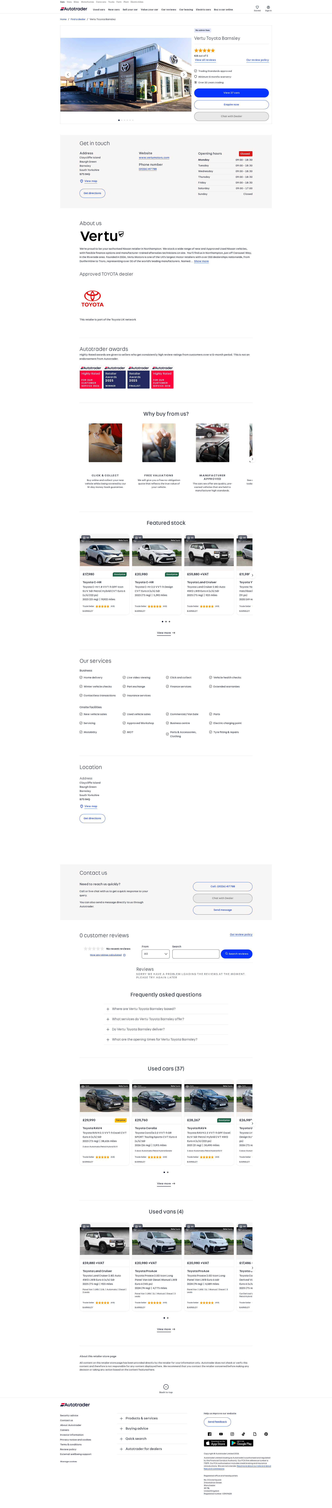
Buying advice (137, 1428)
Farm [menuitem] (119, 2)
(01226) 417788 (148, 169)
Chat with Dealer (231, 116)
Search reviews (238, 954)
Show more (201, 261)
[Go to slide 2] (252, 459)
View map (90, 181)
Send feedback (217, 1422)
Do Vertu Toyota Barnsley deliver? (138, 1029)
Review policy (68, 1449)
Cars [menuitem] (62, 2)
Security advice (69, 1415)
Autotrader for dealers (144, 1449)
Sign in (268, 11)
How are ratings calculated (106, 955)
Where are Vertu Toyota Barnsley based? (144, 1009)
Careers (64, 1430)
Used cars (99, 9)
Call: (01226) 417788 (223, 886)
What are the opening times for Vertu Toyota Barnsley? (154, 1039)
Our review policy (257, 60)
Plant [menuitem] (126, 2)
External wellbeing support (75, 1454)
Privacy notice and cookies (75, 1440)
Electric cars (203, 9)
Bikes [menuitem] (76, 2)
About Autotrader (70, 1425)
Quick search (136, 1439)
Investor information (72, 1435)
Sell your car (130, 9)
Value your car (149, 9)
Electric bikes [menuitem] (137, 2)
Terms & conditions (71, 1444)
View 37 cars (231, 93)
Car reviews (168, 9)
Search (176, 946)
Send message (223, 910)
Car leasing (186, 9)
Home (63, 19)
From (145, 946)
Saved (257, 11)
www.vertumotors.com (154, 157)
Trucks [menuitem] (111, 2)
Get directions (92, 193)
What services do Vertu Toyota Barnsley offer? (148, 1019)
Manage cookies (68, 1462)
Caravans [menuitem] (101, 2)
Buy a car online (223, 9)
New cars (114, 9)
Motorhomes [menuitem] (87, 2)
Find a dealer (78, 19)
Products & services (142, 1418)
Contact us (66, 1420)
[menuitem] (99, 10)
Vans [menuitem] (69, 2)
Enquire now (231, 104)
